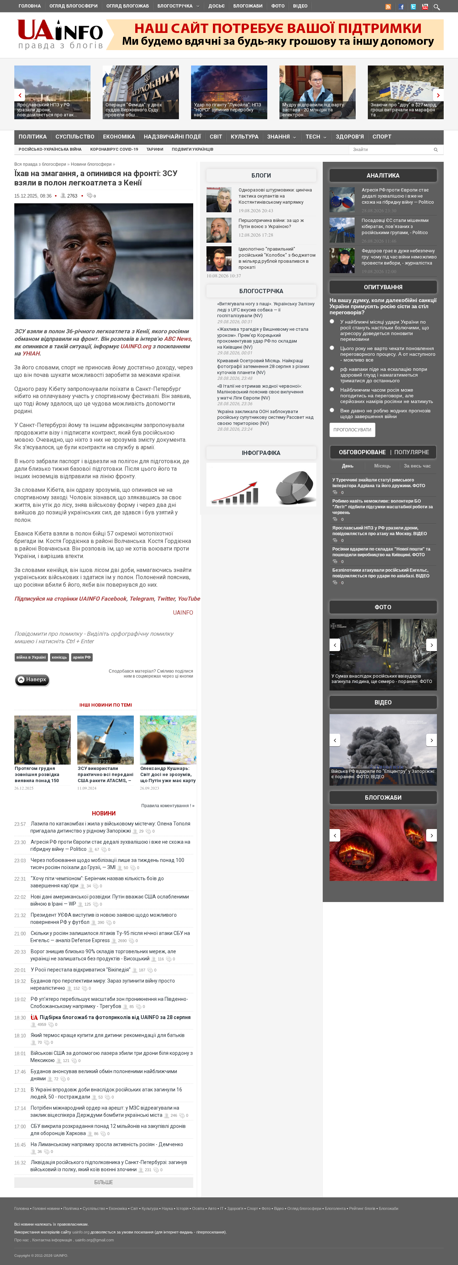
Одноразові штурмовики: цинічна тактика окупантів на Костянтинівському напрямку (275, 196)
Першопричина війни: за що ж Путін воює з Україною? (271, 223)
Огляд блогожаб (127, 6)
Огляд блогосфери (73, 6)
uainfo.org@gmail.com (94, 1240)
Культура (245, 137)
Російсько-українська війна (50, 149)
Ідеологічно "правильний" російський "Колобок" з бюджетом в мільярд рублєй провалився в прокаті (277, 258)
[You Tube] (424, 8)
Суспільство (74, 137)
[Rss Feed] (387, 8)
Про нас (21, 1240)
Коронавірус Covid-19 (114, 149)
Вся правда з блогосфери (40, 164)
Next (440, 95)
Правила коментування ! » (168, 805)
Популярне (411, 452)
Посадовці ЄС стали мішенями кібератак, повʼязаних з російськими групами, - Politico (395, 226)
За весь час (417, 466)
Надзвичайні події (172, 137)
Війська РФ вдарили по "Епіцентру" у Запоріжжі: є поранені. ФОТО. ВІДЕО (383, 774)
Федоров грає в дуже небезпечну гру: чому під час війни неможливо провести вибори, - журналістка (399, 257)
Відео (300, 6)
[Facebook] (400, 8)
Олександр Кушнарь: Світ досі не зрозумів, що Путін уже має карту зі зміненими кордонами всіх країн (168, 780)
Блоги (261, 175)
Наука (167, 1208)
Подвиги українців (192, 149)
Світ (216, 137)
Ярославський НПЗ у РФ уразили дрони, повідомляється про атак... (47, 109)
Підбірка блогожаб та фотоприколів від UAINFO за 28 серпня (115, 1017)
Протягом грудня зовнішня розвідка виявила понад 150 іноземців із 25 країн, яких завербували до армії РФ (39, 783)
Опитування (383, 287)
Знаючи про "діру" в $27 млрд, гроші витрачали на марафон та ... (404, 109)
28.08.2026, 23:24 (234, 429)
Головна (30, 6)
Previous (18, 95)
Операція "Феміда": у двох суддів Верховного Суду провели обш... (134, 109)
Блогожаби (248, 6)
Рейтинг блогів (362, 1208)
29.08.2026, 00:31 (234, 321)
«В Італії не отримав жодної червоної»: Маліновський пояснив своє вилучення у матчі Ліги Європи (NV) (260, 392)
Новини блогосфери (91, 164)
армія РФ (82, 657)
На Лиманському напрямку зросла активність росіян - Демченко (107, 1144)
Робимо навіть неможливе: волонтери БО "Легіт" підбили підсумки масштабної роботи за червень (382, 507)
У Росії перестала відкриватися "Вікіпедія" (81, 970)
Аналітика (383, 175)
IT (222, 1208)
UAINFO (183, 612)
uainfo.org (80, 1232)
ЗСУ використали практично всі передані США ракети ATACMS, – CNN (105, 777)
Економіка (119, 137)
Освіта (198, 1208)
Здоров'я (350, 137)
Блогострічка (173, 7)
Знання (276, 138)
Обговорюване (362, 452)
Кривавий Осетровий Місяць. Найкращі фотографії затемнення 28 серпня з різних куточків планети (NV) (263, 366)
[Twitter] (412, 8)
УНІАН (30, 353)
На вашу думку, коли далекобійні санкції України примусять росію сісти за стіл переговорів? (383, 306)
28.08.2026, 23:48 (234, 378)
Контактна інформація (52, 1240)
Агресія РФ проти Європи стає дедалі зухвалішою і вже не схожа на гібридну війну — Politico (398, 196)
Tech (310, 138)
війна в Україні (31, 657)
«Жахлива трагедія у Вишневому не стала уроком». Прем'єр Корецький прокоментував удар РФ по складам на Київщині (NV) (262, 338)
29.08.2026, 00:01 (234, 352)
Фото (277, 6)
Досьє (216, 6)
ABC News (177, 338)
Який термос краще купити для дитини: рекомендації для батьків (108, 1035)
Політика (33, 137)
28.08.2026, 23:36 (234, 403)
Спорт (381, 137)
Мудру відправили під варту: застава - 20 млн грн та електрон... (313, 109)
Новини (104, 813)
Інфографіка (261, 453)
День (348, 466)
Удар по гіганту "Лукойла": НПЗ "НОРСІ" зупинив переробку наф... (227, 109)
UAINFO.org (135, 346)
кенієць (59, 657)
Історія (182, 1208)
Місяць (382, 466)
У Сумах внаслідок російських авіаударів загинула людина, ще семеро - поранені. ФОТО (381, 678)
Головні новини (46, 1208)
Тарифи (154, 149)
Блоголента (335, 1208)
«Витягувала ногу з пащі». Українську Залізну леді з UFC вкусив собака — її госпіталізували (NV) (266, 309)
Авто (212, 1208)
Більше (103, 1182)
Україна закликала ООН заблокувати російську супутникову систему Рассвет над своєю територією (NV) (265, 417)
